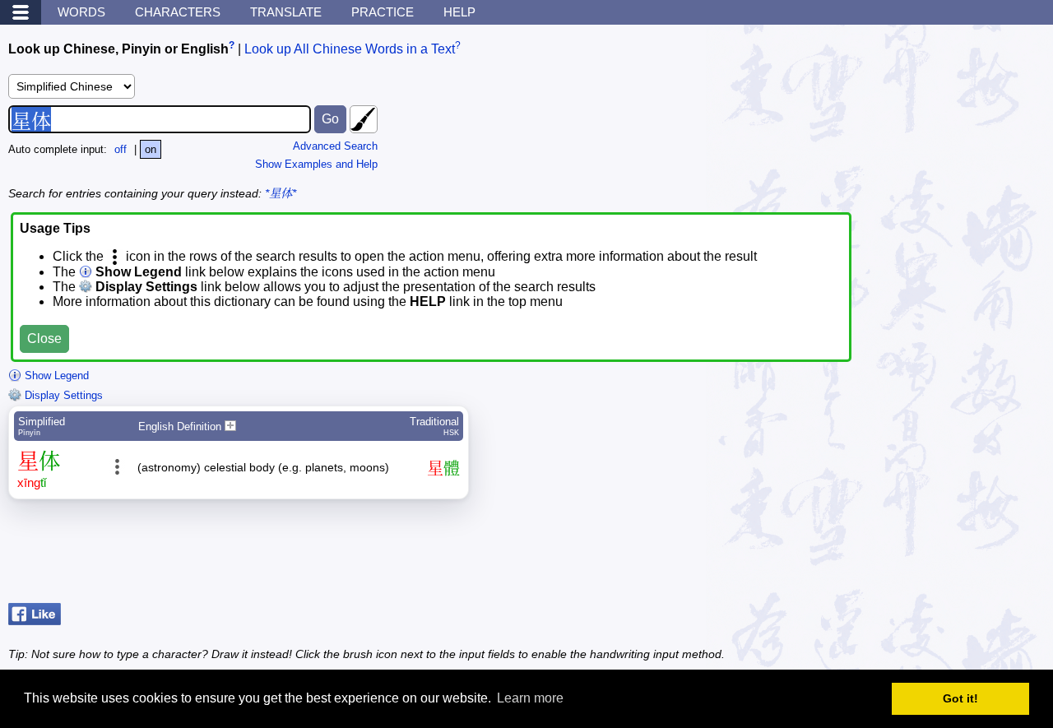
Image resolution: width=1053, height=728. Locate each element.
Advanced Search (335, 146)
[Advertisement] (913, 555)
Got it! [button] (960, 698)
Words (81, 12)
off (120, 149)
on (150, 149)
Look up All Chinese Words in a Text (349, 49)
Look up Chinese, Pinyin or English (118, 49)
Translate (286, 12)
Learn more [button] (530, 698)
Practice (382, 12)
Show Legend (55, 375)
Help (459, 12)
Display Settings (62, 395)
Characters (177, 12)
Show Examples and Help (316, 164)
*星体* (280, 193)
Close (44, 338)
